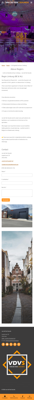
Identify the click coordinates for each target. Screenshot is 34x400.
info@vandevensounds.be (12, 340)
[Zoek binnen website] (2, 2)
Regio (8, 65)
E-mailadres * (5, 179)
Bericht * (4, 187)
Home (3, 65)
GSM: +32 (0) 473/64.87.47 (8, 338)
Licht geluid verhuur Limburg (19, 65)
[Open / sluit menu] (31, 2)
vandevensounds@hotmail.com (10, 164)
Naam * (4, 171)
